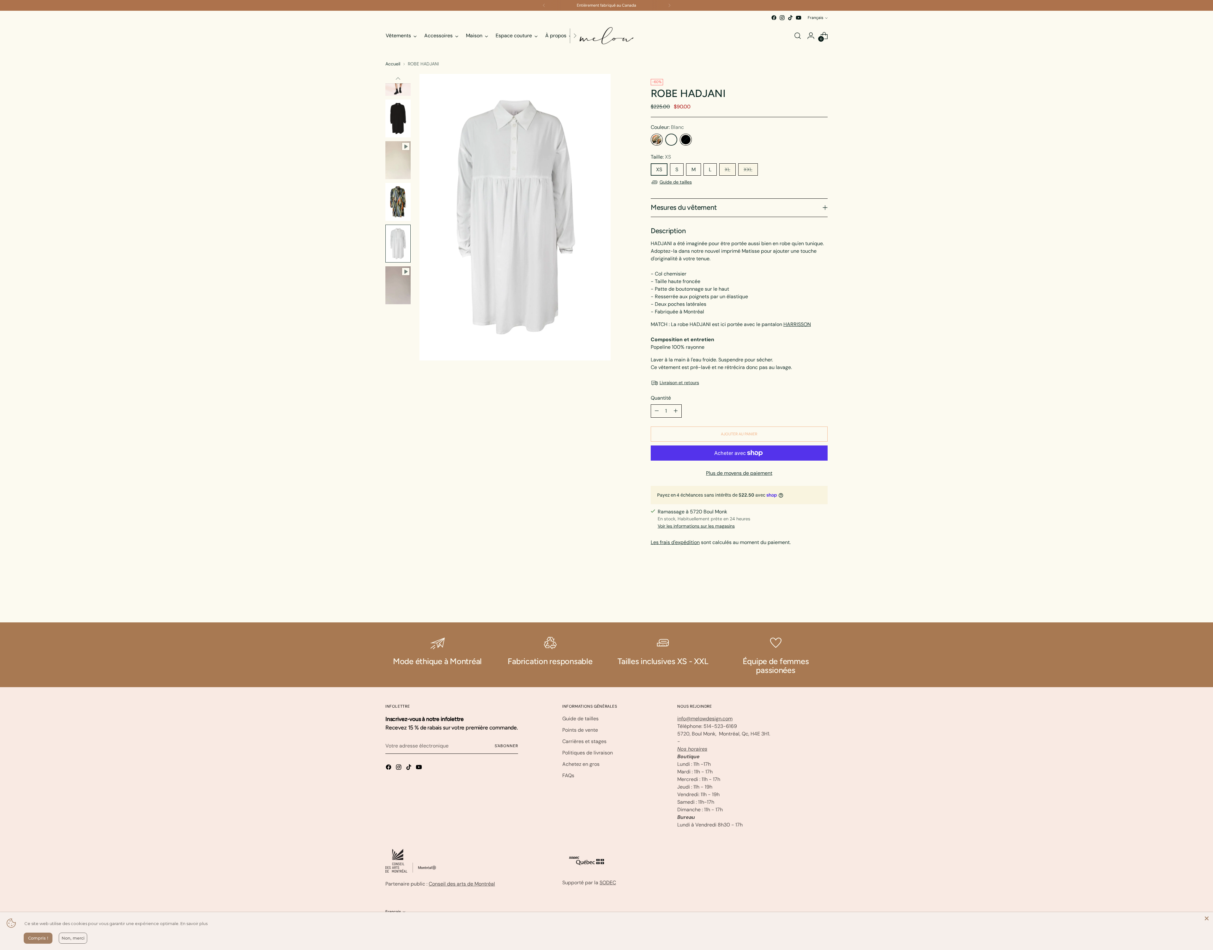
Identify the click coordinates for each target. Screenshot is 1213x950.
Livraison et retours (679, 382)
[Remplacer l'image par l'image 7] (398, 202)
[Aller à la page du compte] (811, 35)
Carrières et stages (584, 741)
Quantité (661, 398)
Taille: (661, 157)
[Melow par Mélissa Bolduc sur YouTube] (798, 18)
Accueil (392, 64)
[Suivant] (669, 5)
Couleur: (667, 127)
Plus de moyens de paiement (739, 473)
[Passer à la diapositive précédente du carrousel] (807, 601)
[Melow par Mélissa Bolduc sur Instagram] (782, 18)
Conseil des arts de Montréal (462, 883)
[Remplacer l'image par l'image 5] (398, 118)
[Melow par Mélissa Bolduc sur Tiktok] (790, 18)
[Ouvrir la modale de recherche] (797, 35)
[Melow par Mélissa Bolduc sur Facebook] (774, 18)
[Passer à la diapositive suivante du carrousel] (822, 600)
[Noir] (686, 140)
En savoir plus (194, 923)
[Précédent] (544, 5)
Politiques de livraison (587, 752)
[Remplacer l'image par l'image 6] (398, 160)
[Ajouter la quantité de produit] (675, 411)
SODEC (608, 882)
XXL (748, 169)
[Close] (1207, 918)
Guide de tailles (676, 182)
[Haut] (398, 78)
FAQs (568, 775)
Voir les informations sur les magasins (696, 526)
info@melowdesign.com (705, 718)
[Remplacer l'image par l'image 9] (398, 285)
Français (815, 17)
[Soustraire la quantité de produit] (656, 411)
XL (727, 169)
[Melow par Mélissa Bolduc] (606, 35)
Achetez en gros (581, 764)
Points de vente (580, 730)
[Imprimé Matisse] (657, 140)
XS (659, 169)
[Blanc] (671, 140)
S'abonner (506, 745)
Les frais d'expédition (675, 542)
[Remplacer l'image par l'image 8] (398, 244)
